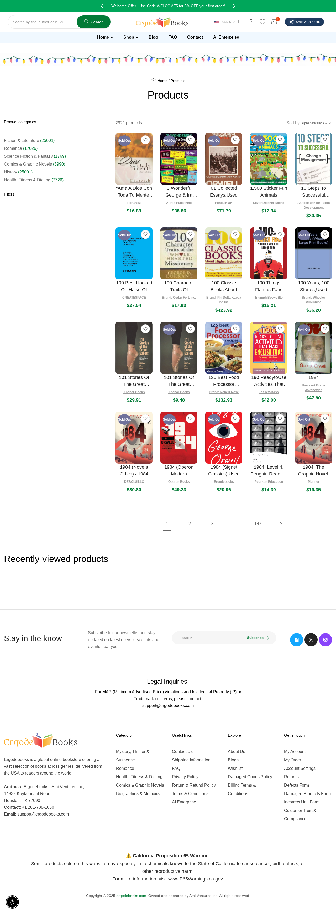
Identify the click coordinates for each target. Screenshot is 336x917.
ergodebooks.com (131, 896)
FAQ (176, 768)
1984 (313, 377)
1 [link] (167, 523)
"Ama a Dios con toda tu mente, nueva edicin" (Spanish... (134, 192)
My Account (295, 751)
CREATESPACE (134, 297)
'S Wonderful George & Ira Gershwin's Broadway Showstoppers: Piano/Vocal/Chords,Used (178, 192)
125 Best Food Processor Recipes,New (223, 381)
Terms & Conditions (190, 793)
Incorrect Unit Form (301, 802)
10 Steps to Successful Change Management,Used (313, 192)
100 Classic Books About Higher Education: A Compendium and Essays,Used (224, 286)
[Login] (251, 22)
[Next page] (280, 523)
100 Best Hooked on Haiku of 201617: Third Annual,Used (134, 286)
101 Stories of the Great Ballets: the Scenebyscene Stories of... (134, 381)
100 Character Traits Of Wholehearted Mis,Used (179, 286)
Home (103, 37)
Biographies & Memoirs (138, 793)
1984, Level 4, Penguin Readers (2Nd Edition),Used (268, 470)
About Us (236, 751)
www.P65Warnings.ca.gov (195, 879)
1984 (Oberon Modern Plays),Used (178, 470)
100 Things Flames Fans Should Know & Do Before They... (268, 286)
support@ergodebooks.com (168, 705)
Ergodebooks (224, 482)
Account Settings (300, 768)
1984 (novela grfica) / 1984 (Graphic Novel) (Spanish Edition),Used (134, 470)
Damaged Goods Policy (250, 777)
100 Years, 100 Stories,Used (313, 286)
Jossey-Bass (269, 392)
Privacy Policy (185, 777)
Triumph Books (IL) (269, 297)
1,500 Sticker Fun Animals (268, 192)
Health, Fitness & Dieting (34, 180)
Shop (128, 37)
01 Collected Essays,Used (224, 192)
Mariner (313, 482)
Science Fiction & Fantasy (35, 156)
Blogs (233, 760)
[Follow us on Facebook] (296, 639)
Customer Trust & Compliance (300, 814)
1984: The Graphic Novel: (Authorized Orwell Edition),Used (313, 470)
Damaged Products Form (307, 793)
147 (257, 523)
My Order (292, 760)
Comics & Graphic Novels (34, 164)
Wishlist (235, 768)
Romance (21, 148)
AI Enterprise (184, 802)
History (18, 172)
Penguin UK (224, 203)
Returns (291, 777)
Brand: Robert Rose (224, 392)
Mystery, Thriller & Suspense (132, 755)
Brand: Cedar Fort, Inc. (179, 297)
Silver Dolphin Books (268, 203)
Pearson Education (269, 482)
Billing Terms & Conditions (242, 789)
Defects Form (296, 785)
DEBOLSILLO (134, 482)
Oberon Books (179, 482)
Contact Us (182, 751)
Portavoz (134, 203)
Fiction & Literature (29, 140)
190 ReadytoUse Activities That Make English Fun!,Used (268, 381)
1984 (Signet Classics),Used (224, 470)
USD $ (226, 21)
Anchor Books (134, 392)
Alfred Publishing (179, 203)
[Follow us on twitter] (311, 639)
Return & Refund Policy (194, 785)
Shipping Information (191, 760)
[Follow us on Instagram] (325, 639)
